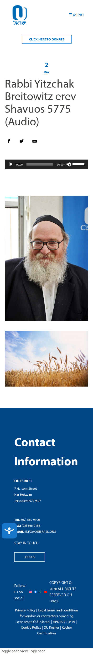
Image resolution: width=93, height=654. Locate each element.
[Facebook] (11, 142)
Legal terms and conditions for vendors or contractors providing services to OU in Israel (47, 616)
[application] (46, 164)
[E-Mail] (37, 142)
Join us (29, 557)
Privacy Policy (25, 610)
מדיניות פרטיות (64, 621)
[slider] (79, 164)
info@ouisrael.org (40, 531)
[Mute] (68, 164)
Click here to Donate (46, 39)
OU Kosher (51, 627)
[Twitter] (24, 142)
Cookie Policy (31, 627)
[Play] (11, 164)
